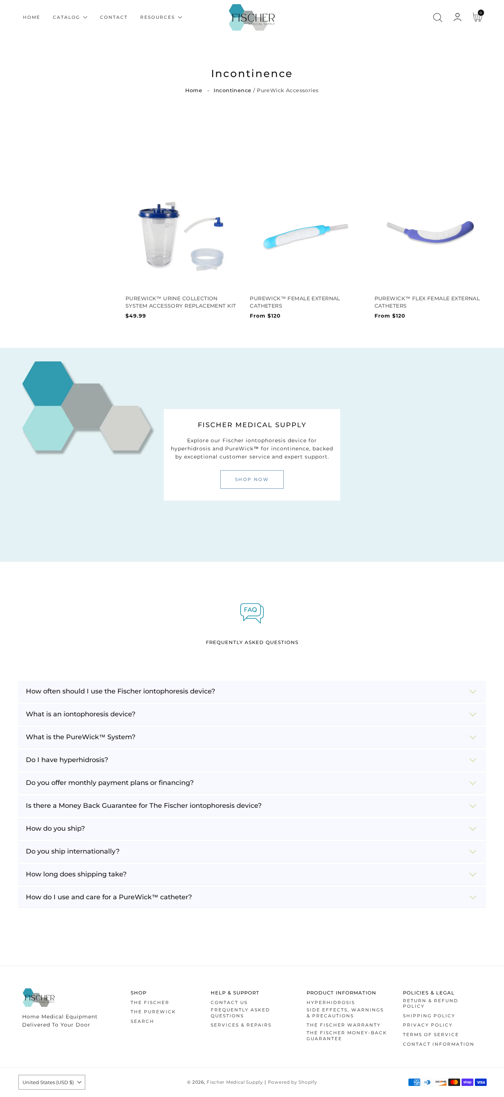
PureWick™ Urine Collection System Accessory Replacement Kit (180, 302)
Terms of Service (431, 1034)
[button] (437, 17)
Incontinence (232, 90)
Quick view (181, 278)
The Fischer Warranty (344, 1025)
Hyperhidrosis (331, 1002)
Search (142, 1021)
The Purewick (153, 1011)
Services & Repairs (241, 1025)
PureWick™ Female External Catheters (295, 302)
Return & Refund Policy (430, 1003)
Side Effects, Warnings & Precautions (345, 1012)
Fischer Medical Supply (235, 1082)
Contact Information (438, 1044)
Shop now (252, 479)
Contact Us (229, 1002)
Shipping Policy (429, 1015)
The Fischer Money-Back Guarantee (347, 1035)
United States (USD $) (48, 1082)
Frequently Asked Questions (240, 1012)
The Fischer (150, 1002)
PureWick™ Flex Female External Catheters (427, 302)
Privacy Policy (428, 1025)
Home (193, 90)
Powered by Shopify (292, 1082)
